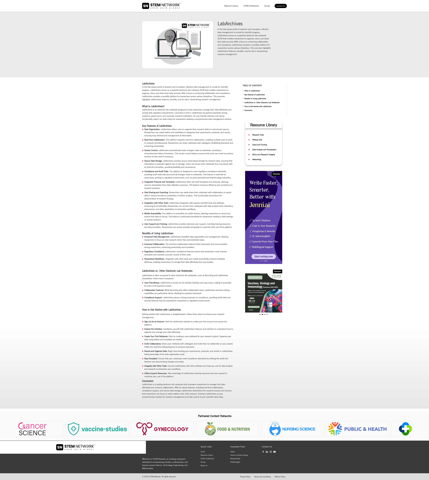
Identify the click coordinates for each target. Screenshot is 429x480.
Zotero (232, 452)
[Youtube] (274, 452)
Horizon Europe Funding (239, 455)
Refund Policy (280, 477)
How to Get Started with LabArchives (257, 106)
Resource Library (231, 6)
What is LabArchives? (252, 91)
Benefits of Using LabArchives (255, 99)
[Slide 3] (265, 314)
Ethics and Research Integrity (263, 154)
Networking (256, 159)
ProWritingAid (235, 462)
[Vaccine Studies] (95, 429)
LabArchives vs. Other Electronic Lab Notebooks (262, 103)
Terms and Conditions (262, 477)
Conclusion (248, 110)
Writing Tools (257, 140)
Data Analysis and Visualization (264, 150)
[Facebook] (263, 452)
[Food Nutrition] (225, 429)
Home (203, 452)
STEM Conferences (251, 6)
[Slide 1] (261, 261)
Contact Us (281, 6)
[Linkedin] (267, 452)
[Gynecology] (160, 429)
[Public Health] (355, 429)
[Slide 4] (267, 314)
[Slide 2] (265, 261)
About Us (204, 466)
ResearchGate (235, 459)
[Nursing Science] (290, 429)
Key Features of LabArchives (254, 95)
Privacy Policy (245, 477)
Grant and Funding (259, 145)
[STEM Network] (161, 6)
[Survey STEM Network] (264, 217)
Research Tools (258, 135)
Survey (267, 6)
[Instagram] (271, 452)
